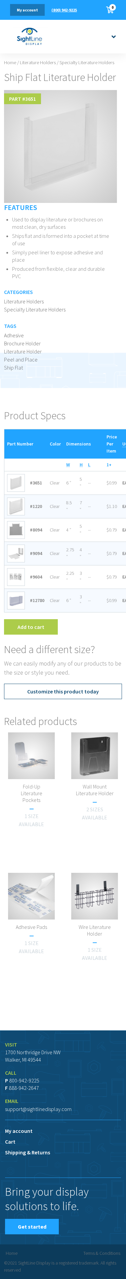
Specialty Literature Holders (35, 309)
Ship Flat (13, 367)
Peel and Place (21, 359)
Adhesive (14, 335)
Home (10, 62)
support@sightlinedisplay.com (38, 1109)
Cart (10, 1141)
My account (27, 9)
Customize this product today (63, 691)
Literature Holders (38, 62)
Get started (32, 1226)
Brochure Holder (22, 343)
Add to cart (30, 627)
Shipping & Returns (27, 1152)
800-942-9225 (24, 1080)
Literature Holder (23, 351)
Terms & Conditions (101, 1253)
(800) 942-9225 (64, 9)
